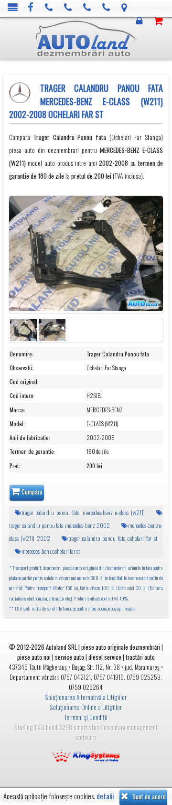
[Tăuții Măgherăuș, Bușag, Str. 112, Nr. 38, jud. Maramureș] (124, 7)
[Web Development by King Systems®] (86, 755)
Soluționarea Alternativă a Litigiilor (86, 697)
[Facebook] (30, 7)
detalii (105, 796)
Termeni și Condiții (86, 717)
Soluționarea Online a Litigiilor (86, 707)
